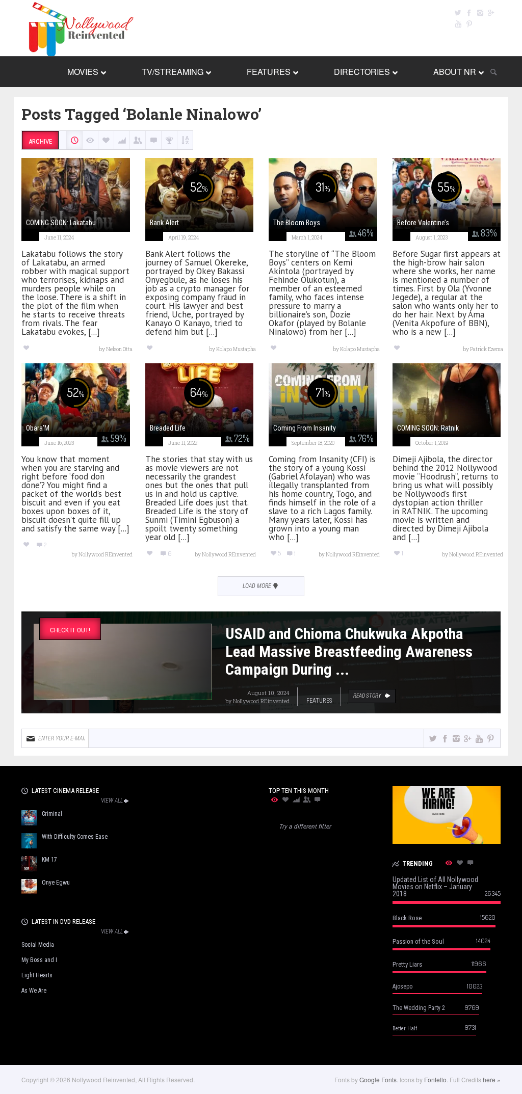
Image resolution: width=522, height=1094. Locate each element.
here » (492, 1079)
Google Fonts (378, 1079)
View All (112, 800)
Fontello (435, 1079)
